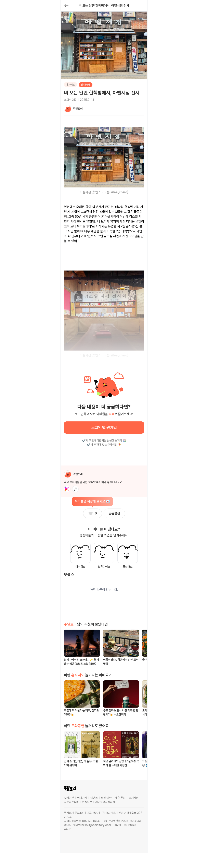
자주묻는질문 (71, 801)
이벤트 (94, 797)
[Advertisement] (104, 254)
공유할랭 (114, 513)
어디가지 (82, 797)
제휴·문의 (120, 797)
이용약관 (87, 801)
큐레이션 (69, 797)
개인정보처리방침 (105, 801)
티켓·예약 (106, 797)
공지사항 (134, 797)
